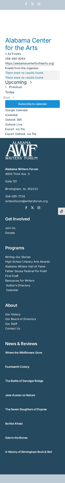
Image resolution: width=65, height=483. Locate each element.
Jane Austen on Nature (20, 395)
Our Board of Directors (20, 319)
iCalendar (11, 115)
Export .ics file (15, 129)
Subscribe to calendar (32, 104)
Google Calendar (16, 110)
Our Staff (11, 324)
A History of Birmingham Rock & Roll (28, 452)
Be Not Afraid (14, 423)
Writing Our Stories (18, 257)
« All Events (13, 53)
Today (9, 92)
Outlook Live (13, 124)
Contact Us (12, 328)
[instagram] (38, 207)
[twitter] (32, 207)
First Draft (12, 276)
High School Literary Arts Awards (27, 261)
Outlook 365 (13, 119)
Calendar (12, 290)
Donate (10, 233)
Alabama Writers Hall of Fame (25, 266)
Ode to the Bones (16, 437)
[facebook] (26, 207)
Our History (13, 314)
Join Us (10, 228)
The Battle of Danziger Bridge (24, 381)
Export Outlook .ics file (20, 134)
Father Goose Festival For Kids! (26, 271)
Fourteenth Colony (17, 366)
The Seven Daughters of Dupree (26, 409)
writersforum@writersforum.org (26, 201)
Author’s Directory (18, 285)
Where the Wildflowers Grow (23, 352)
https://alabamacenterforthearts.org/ (29, 63)
